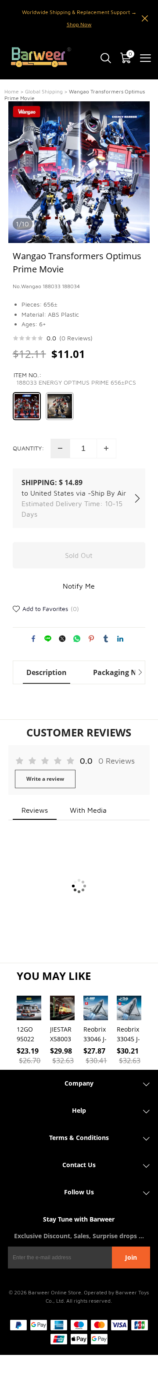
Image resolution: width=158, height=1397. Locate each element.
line (47, 638)
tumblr (105, 638)
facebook (33, 638)
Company (79, 1083)
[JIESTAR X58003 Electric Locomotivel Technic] (62, 1008)
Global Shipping (44, 91)
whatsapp (76, 638)
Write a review (45, 778)
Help (79, 1110)
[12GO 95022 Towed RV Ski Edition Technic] (29, 1008)
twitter (62, 638)
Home (11, 91)
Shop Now (79, 24)
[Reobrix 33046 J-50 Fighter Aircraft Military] (95, 1008)
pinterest (91, 638)
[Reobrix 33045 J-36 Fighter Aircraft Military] (129, 1008)
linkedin (120, 638)
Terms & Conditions (79, 1137)
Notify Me (79, 586)
